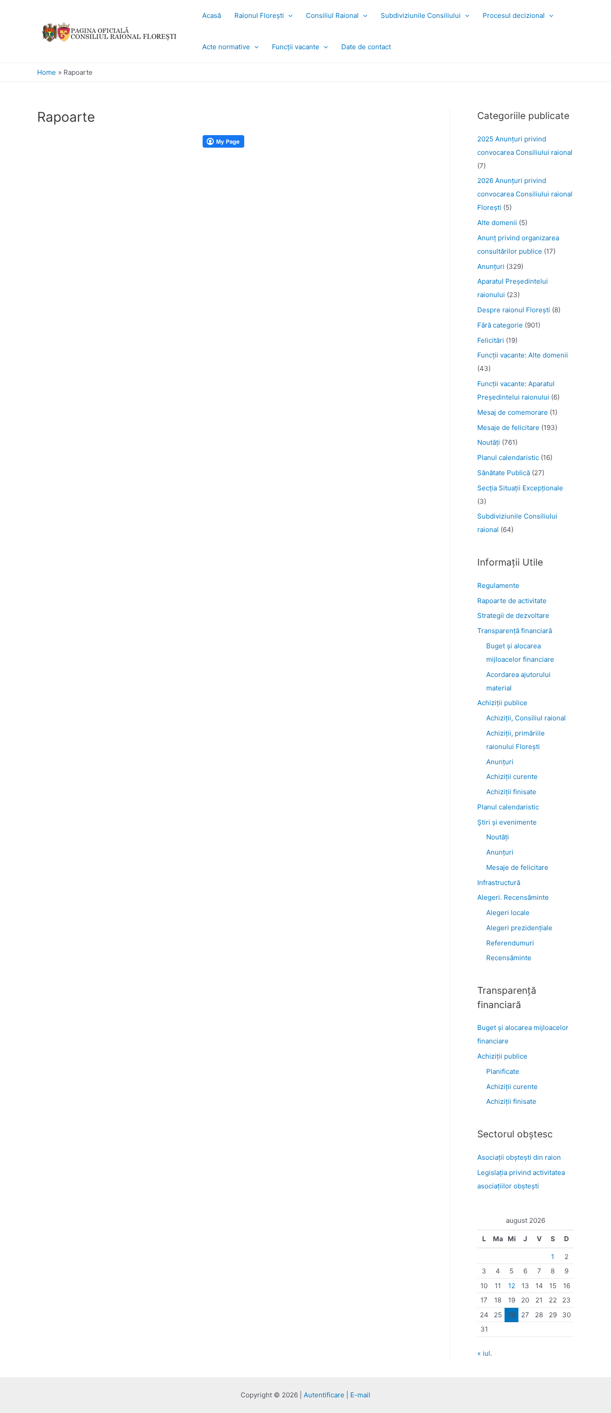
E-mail (360, 1395)
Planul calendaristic (508, 457)
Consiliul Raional (332, 15)
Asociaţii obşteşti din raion (519, 1157)
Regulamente (498, 585)
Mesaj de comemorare (512, 412)
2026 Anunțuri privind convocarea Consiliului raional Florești (525, 194)
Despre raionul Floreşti (513, 310)
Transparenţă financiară (514, 630)
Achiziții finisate (511, 791)
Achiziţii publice (502, 702)
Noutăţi (488, 442)
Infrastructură (498, 882)
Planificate (502, 1071)
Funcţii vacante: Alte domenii (522, 355)
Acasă (211, 15)
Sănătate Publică (503, 472)
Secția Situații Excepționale (520, 488)
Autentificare (324, 1395)
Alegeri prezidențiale (519, 928)
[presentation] (288, 15)
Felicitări (490, 340)
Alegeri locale (508, 912)
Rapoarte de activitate (512, 600)
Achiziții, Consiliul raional (526, 718)
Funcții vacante (295, 47)
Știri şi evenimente (507, 822)
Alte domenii (497, 222)
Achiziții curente (512, 776)
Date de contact (366, 47)
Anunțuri (499, 762)
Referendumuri (510, 943)
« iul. (484, 1353)
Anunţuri (491, 266)
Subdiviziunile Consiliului (421, 15)
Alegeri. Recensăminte (513, 897)
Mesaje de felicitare (508, 427)
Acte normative (226, 47)
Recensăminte (508, 957)
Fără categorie (500, 325)
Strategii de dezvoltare (513, 615)
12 (511, 1285)
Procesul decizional (514, 15)
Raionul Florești (259, 15)
